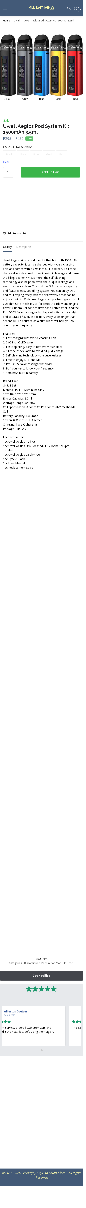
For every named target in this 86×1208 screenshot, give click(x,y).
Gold (49, 154)
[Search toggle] (69, 8)
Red (61, 154)
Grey (23, 154)
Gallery (7, 247)
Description (23, 247)
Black (9, 154)
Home (6, 20)
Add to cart (50, 172)
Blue (36, 154)
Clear (6, 162)
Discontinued (32, 963)
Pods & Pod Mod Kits (53, 963)
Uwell (17, 20)
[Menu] (9, 8)
